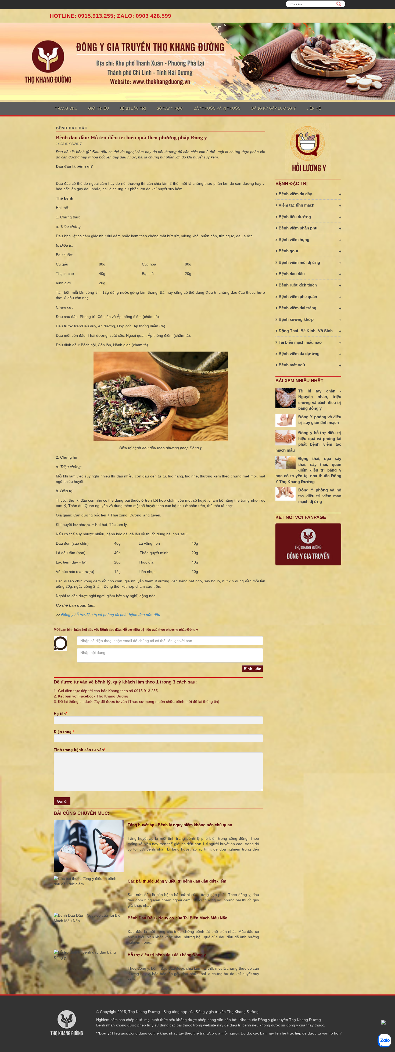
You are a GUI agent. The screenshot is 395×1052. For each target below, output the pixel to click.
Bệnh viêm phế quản (297, 296)
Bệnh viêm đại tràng (297, 308)
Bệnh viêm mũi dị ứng (299, 262)
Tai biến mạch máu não (300, 342)
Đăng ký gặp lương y (273, 108)
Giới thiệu (98, 108)
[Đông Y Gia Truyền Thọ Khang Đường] (197, 61)
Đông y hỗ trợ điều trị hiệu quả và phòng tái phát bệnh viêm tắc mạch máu (308, 441)
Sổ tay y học (170, 108)
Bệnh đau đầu (71, 128)
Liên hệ (313, 108)
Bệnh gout (288, 251)
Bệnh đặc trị (133, 108)
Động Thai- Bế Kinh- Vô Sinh (305, 330)
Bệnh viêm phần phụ (297, 228)
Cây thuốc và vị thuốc (216, 108)
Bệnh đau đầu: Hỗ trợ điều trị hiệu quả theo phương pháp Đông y (131, 137)
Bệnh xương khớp (296, 319)
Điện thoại (64, 731)
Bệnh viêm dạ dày (295, 194)
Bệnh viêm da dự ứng (298, 353)
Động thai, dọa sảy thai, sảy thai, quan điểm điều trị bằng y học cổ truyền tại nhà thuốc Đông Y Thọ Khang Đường (308, 470)
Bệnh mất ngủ (291, 365)
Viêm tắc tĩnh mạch (296, 205)
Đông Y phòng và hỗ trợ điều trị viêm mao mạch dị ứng (319, 496)
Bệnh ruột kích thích (297, 285)
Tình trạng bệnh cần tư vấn (79, 750)
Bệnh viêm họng (293, 239)
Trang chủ (66, 108)
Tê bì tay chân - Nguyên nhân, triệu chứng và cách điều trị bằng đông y (319, 399)
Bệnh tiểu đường (294, 216)
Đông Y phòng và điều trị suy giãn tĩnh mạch (319, 420)
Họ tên (60, 713)
